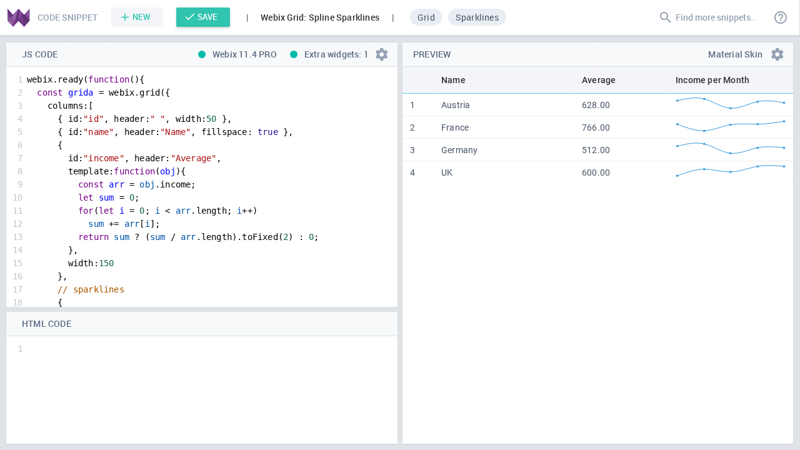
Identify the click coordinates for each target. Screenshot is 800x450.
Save (208, 16)
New (141, 16)
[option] (427, 17)
